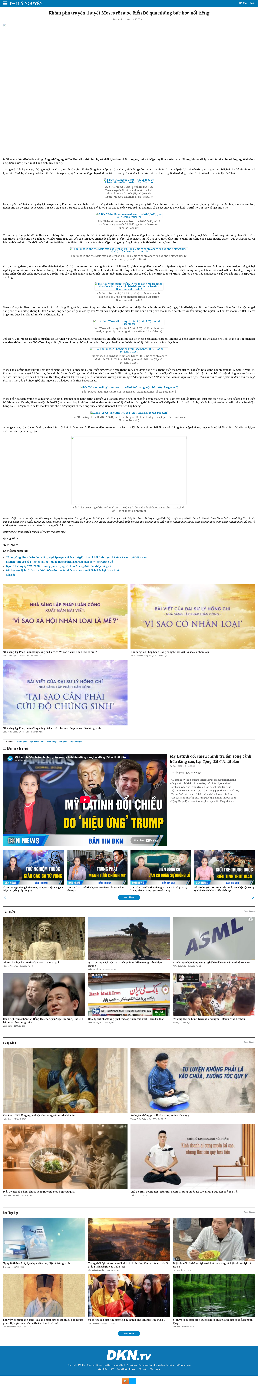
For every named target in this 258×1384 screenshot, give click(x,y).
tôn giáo (63, 742)
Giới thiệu (102, 1369)
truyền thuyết (76, 742)
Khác (132, 1195)
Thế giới (6, 1267)
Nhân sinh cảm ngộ (11, 1195)
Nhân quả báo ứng (10, 966)
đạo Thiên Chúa (37, 742)
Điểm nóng (7, 1026)
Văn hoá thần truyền (96, 1270)
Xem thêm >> (249, 911)
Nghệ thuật (7, 1119)
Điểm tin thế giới (94, 969)
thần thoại (52, 742)
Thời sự (176, 1023)
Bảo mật (142, 1369)
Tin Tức (173, 766)
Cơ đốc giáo (21, 742)
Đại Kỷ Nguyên (127, 1365)
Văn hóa (176, 1327)
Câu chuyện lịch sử (11, 1327)
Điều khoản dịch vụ (126, 1369)
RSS (112, 1369)
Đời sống (177, 1270)
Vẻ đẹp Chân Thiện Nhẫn (140, 1119)
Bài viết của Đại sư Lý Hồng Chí (16, 656)
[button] (253, 897)
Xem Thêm (129, 897)
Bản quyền (155, 1369)
